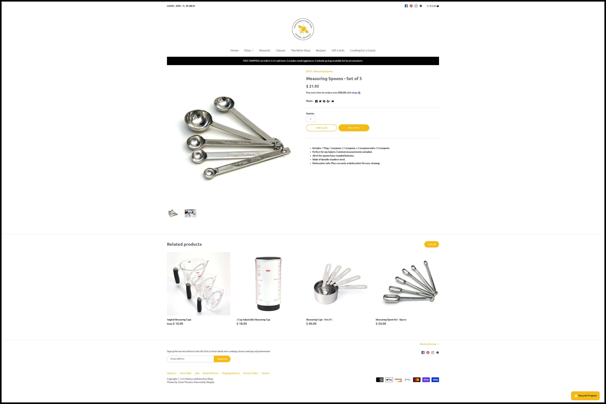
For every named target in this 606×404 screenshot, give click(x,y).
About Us (171, 373)
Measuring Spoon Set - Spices (391, 319)
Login (170, 6)
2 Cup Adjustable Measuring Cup (253, 319)
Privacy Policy (250, 373)
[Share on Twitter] (320, 100)
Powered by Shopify (204, 382)
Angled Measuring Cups (179, 319)
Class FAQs (185, 373)
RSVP (309, 71)
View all (432, 244)
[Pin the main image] (324, 100)
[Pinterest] (411, 6)
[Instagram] (416, 6)
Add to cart (321, 128)
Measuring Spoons (323, 71)
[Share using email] (333, 100)
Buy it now (354, 128)
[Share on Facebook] (316, 100)
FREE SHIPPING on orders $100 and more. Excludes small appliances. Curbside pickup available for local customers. (303, 61)
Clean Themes (185, 382)
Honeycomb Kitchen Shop (199, 379)
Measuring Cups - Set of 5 (319, 319)
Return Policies (211, 373)
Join (178, 6)
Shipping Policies (231, 373)
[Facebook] (406, 6)
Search (265, 373)
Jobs (197, 373)
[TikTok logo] (420, 6)
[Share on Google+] (328, 100)
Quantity (310, 114)
